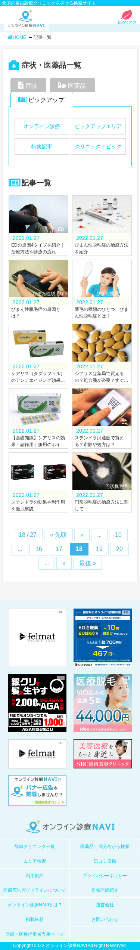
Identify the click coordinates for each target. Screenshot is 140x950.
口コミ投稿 (105, 861)
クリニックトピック (98, 146)
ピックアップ (46, 100)
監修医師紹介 (104, 890)
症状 (31, 86)
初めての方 (127, 22)
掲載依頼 (35, 919)
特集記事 (41, 146)
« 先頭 (58, 535)
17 (59, 549)
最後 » (87, 563)
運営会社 (105, 904)
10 (118, 535)
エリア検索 (35, 861)
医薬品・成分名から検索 (105, 846)
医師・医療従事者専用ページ (35, 934)
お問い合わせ (104, 919)
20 (119, 549)
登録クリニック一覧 (35, 846)
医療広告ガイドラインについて (34, 890)
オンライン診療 (42, 126)
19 (99, 549)
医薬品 (77, 86)
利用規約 (35, 875)
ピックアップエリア (98, 126)
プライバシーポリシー (105, 875)
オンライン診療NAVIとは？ (34, 904)
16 (38, 549)
